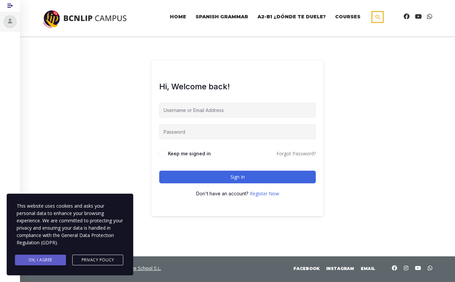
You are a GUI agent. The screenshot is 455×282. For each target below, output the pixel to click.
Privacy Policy (98, 260)
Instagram (340, 268)
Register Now (264, 193)
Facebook (306, 268)
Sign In (237, 177)
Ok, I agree (40, 260)
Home (178, 17)
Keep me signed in (189, 153)
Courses (347, 17)
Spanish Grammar (222, 17)
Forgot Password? (296, 153)
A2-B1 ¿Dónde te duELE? (291, 17)
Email (368, 268)
